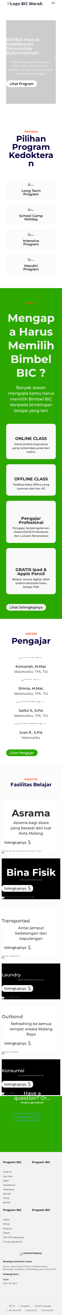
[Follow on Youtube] (50, 1295)
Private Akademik (12, 1241)
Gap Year (8, 1176)
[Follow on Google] (7, 1295)
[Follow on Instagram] (39, 1295)
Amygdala (25, 1305)
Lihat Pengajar (22, 752)
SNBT (6, 1180)
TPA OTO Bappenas (13, 1237)
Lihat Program (22, 83)
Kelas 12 (7, 1172)
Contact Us (26, 1117)
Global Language (43, 1305)
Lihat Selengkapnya (26, 607)
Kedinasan (8, 1189)
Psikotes (7, 1228)
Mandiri (7, 1193)
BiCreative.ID (15, 1310)
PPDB (6, 1224)
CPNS (6, 1198)
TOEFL (6, 1233)
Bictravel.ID (47, 1310)
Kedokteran (9, 1185)
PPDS (6, 1220)
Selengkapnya (15, 842)
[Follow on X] (29, 1295)
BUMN (6, 1202)
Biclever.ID (32, 1310)
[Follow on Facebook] (18, 1295)
